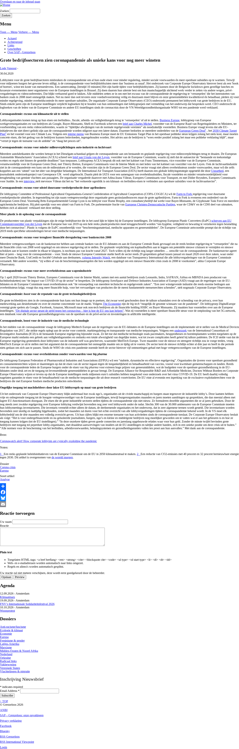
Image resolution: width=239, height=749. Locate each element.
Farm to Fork (184, 194)
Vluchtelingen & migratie (15, 671)
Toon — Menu (9, 32)
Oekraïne (5, 657)
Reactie (4, 525)
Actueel (12, 38)
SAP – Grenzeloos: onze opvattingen (22, 715)
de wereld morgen (62, 457)
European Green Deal (192, 130)
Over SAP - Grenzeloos (21, 52)
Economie (6, 633)
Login (3, 747)
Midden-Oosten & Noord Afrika (19, 650)
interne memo (76, 134)
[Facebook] (119, 492)
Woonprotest (7, 610)
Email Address (9, 690)
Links (10, 45)
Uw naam (6, 521)
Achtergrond (14, 42)
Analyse (5, 479)
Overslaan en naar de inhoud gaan (20, 1)
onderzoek (180, 330)
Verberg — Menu (28, 32)
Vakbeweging (8, 664)
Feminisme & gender (12, 640)
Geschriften (14, 48)
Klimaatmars (7, 597)
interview (29, 181)
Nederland (6, 654)
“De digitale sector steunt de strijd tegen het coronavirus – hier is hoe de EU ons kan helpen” (69, 310)
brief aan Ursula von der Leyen (91, 157)
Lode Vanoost (8, 68)
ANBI (3, 710)
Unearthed (217, 170)
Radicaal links (8, 661)
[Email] (119, 504)
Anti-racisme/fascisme (13, 626)
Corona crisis (7, 467)
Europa (4, 470)
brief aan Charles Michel (137, 123)
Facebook (6, 726)
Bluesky (5, 731)
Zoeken (4, 11)
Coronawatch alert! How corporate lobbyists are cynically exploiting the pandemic (48, 441)
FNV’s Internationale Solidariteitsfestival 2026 (27, 604)
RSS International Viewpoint (17, 741)
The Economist (112, 303)
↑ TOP (4, 701)
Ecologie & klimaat (11, 630)
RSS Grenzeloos (10, 736)
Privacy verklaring (11, 720)
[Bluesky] (119, 498)
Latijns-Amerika (9, 644)
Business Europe (169, 120)
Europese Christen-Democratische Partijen (150, 204)
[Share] (119, 486)
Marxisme (6, 647)
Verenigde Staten (10, 668)
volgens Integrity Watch (96, 257)
